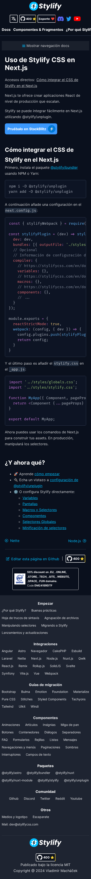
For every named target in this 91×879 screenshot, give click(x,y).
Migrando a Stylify (54, 625)
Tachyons (78, 699)
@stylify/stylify (48, 780)
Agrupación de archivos (61, 618)
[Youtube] (77, 18)
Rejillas (39, 740)
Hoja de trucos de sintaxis (20, 618)
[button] (45, 45)
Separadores (71, 732)
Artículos (31, 725)
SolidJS (55, 666)
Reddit (60, 798)
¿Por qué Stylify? (14, 610)
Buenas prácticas (43, 610)
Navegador (39, 651)
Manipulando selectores (19, 625)
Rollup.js (39, 666)
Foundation (60, 692)
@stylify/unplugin (76, 780)
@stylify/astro (11, 773)
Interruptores (11, 754)
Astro (22, 651)
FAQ (5, 740)
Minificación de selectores (44, 528)
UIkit (22, 706)
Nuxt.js (68, 658)
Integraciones (45, 644)
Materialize (81, 692)
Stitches (26, 699)
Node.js (52, 658)
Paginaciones (50, 747)
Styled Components (52, 699)
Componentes (34, 516)
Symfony (8, 673)
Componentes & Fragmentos (38, 29)
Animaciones (11, 725)
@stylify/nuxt (64, 773)
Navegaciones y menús (19, 747)
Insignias (49, 725)
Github (14, 798)
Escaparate (41, 817)
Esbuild (77, 651)
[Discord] (60, 18)
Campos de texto (38, 754)
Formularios (21, 740)
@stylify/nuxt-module (17, 780)
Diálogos (50, 732)
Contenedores (29, 732)
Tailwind (7, 706)
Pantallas (30, 504)
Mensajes (70, 740)
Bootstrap (9, 692)
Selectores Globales (39, 521)
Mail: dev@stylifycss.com (20, 824)
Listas (54, 740)
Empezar (45, 603)
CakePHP (59, 651)
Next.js (36, 658)
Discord (29, 798)
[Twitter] (68, 18)
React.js (7, 666)
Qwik (82, 658)
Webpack (51, 673)
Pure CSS (8, 699)
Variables (30, 498)
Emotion (41, 692)
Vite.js (24, 673)
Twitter (45, 798)
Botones (7, 732)
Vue (36, 673)
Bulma (25, 692)
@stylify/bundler (64, 167)
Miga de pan (70, 725)
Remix (23, 666)
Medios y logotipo (14, 817)
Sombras (71, 747)
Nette (22, 658)
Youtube (76, 798)
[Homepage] (45, 7)
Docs (6, 29)
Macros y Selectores (40, 510)
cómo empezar (47, 474)
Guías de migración (45, 684)
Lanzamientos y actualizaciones (25, 632)
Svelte (70, 666)
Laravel (7, 658)
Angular (7, 651)
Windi (35, 706)
